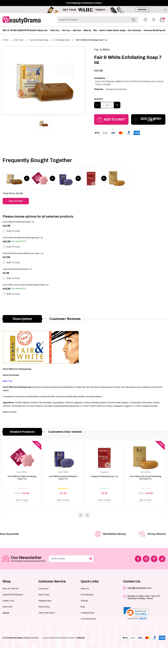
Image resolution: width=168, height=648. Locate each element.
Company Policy (87, 613)
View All (6, 613)
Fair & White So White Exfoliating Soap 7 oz (23, 238)
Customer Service (88, 619)
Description (22, 319)
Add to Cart (114, 119)
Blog (83, 607)
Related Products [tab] (22, 431)
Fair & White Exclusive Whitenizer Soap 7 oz (23, 253)
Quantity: (98, 99)
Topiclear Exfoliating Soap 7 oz (17, 269)
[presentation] (80, 515)
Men (96, 30)
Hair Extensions (135, 30)
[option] (43, 80)
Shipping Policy (44, 601)
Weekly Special (159, 30)
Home (5, 40)
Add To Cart (13, 231)
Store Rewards (87, 595)
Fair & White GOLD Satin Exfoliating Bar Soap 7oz (26, 285)
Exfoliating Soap (62, 40)
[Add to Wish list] (7, 501)
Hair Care (66, 30)
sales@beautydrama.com (139, 588)
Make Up (87, 30)
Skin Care (77, 30)
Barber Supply (119, 30)
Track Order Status (46, 613)
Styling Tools (42, 30)
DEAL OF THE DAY (10, 30)
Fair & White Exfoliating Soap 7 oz (91, 40)
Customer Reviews (65, 319)
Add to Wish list (150, 119)
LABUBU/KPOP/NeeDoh (26, 30)
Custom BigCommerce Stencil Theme (59, 638)
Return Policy (44, 607)
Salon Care (55, 30)
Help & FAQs (43, 595)
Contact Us (43, 589)
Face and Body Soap (39, 40)
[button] (136, 613)
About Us (85, 589)
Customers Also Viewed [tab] (65, 431)
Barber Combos (106, 30)
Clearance (148, 30)
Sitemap (84, 601)
